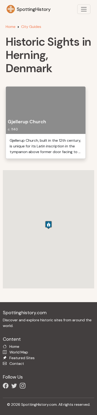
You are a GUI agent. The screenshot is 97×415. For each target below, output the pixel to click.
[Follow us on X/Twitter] (15, 386)
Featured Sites (22, 357)
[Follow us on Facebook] (6, 386)
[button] (48, 225)
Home (11, 26)
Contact (16, 363)
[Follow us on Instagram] (23, 386)
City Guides (31, 26)
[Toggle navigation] (83, 9)
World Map (18, 352)
